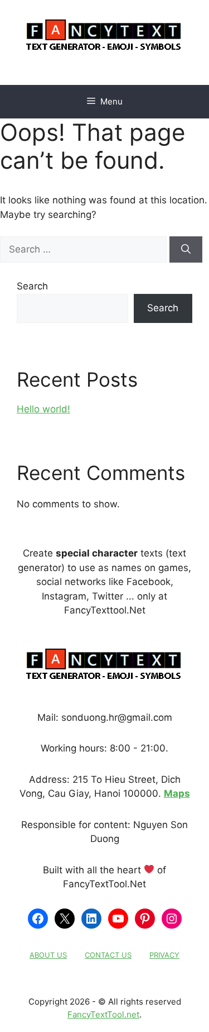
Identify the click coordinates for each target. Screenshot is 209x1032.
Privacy (164, 954)
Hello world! (43, 409)
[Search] (185, 249)
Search (32, 286)
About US (48, 954)
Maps (177, 793)
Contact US (108, 954)
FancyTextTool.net (103, 1014)
